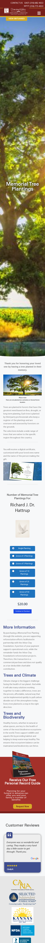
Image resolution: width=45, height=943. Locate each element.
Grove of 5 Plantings (24, 564)
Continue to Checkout (22, 611)
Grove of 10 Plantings (24, 572)
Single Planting (24, 548)
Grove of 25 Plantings (24, 583)
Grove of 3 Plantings (24, 556)
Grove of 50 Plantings (24, 593)
